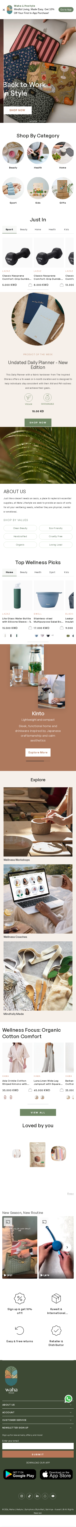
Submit (38, 1461)
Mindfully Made (14, 1014)
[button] (19, 1254)
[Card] (38, 822)
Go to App (66, 9)
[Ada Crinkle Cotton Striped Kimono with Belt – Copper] (17, 1058)
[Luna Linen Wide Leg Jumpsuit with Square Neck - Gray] (49, 1058)
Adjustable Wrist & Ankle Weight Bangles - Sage (38, 1199)
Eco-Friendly (55, 528)
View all (38, 1112)
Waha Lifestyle (16, 1516)
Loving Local (55, 544)
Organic (20, 544)
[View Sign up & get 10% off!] (19, 1305)
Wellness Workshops (17, 859)
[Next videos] (67, 1254)
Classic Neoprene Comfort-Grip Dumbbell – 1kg (17, 277)
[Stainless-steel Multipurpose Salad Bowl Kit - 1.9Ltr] (49, 595)
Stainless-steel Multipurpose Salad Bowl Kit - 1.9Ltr (49, 620)
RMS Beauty (38, 713)
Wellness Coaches (15, 937)
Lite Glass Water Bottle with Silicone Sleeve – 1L (17, 620)
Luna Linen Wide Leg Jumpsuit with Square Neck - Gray (47, 1082)
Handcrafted (20, 536)
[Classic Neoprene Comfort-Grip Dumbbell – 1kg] (17, 253)
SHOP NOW (38, 422)
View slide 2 (42, 119)
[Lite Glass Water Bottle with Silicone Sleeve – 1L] (17, 595)
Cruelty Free (55, 536)
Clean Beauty (20, 528)
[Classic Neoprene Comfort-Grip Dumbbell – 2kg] (49, 253)
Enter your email (10, 1447)
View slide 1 (33, 119)
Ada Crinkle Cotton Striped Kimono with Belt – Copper (14, 1082)
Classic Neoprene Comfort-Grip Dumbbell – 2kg (48, 277)
